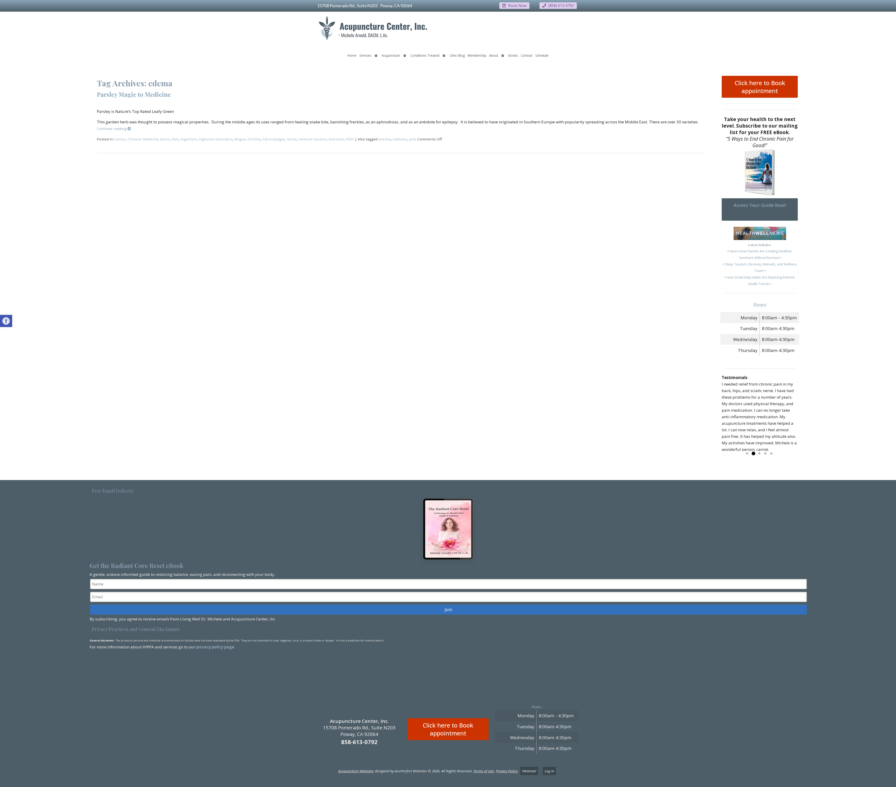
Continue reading (112, 128)
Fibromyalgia (273, 139)
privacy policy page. (216, 647)
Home (352, 55)
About (493, 55)
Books (513, 55)
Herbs (291, 139)
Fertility (254, 139)
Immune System (312, 139)
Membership (477, 55)
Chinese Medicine (143, 139)
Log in (549, 771)
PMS (350, 139)
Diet (175, 139)
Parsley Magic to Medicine (134, 94)
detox (165, 139)
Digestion (188, 139)
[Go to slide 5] (771, 453)
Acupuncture (391, 55)
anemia (384, 139)
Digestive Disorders (215, 139)
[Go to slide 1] (747, 453)
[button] (6, 321)
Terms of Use (483, 771)
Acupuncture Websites (356, 771)
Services (365, 55)
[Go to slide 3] (759, 453)
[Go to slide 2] (753, 453)
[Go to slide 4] (765, 453)
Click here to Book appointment (760, 87)
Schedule (542, 55)
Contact (526, 55)
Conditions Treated (424, 55)
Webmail (529, 771)
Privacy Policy (507, 771)
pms (412, 139)
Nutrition (336, 139)
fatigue (240, 139)
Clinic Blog (457, 55)
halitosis (400, 139)
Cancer (120, 139)
